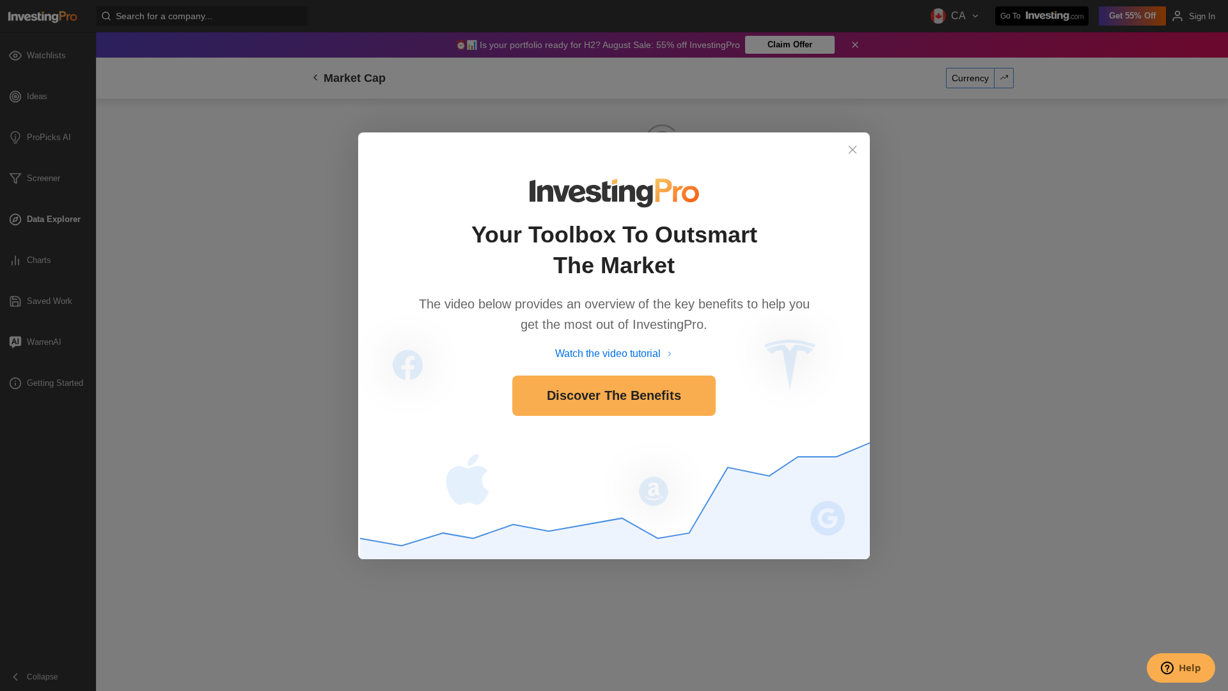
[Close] (852, 149)
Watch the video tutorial (608, 353)
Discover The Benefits (614, 395)
